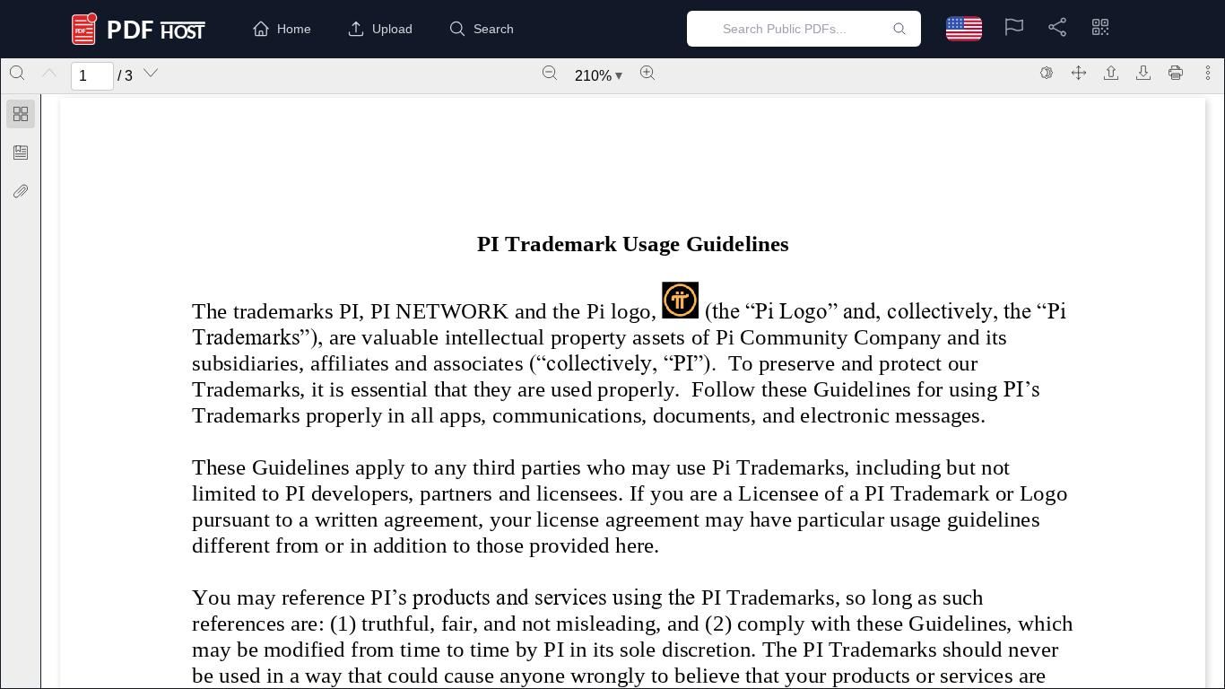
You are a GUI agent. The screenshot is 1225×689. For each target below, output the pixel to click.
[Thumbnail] (20, 114)
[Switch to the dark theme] (1046, 72)
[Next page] (150, 72)
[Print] (1175, 72)
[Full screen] (1078, 72)
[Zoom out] (549, 72)
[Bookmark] (20, 152)
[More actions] (1208, 72)
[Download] (1143, 72)
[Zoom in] (647, 72)
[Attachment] (20, 191)
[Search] (17, 72)
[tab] (20, 117)
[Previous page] (49, 72)
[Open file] (1111, 72)
